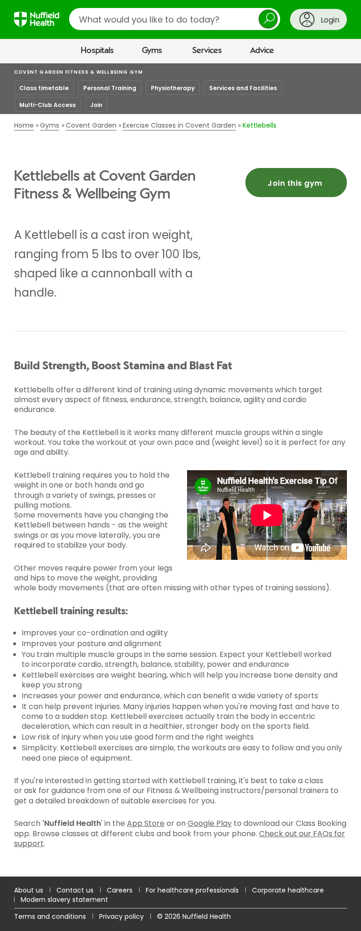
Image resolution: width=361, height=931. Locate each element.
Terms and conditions (50, 916)
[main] (180, 470)
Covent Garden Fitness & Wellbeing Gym (78, 72)
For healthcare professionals (192, 890)
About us (28, 890)
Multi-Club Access (47, 105)
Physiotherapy (173, 88)
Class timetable (44, 88)
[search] (174, 19)
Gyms (152, 50)
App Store (146, 823)
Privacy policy (121, 916)
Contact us (75, 890)
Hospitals (97, 50)
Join (96, 105)
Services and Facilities (243, 88)
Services (207, 50)
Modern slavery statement (64, 899)
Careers (120, 890)
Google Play (210, 823)
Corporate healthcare (288, 890)
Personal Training (109, 88)
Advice (262, 50)
